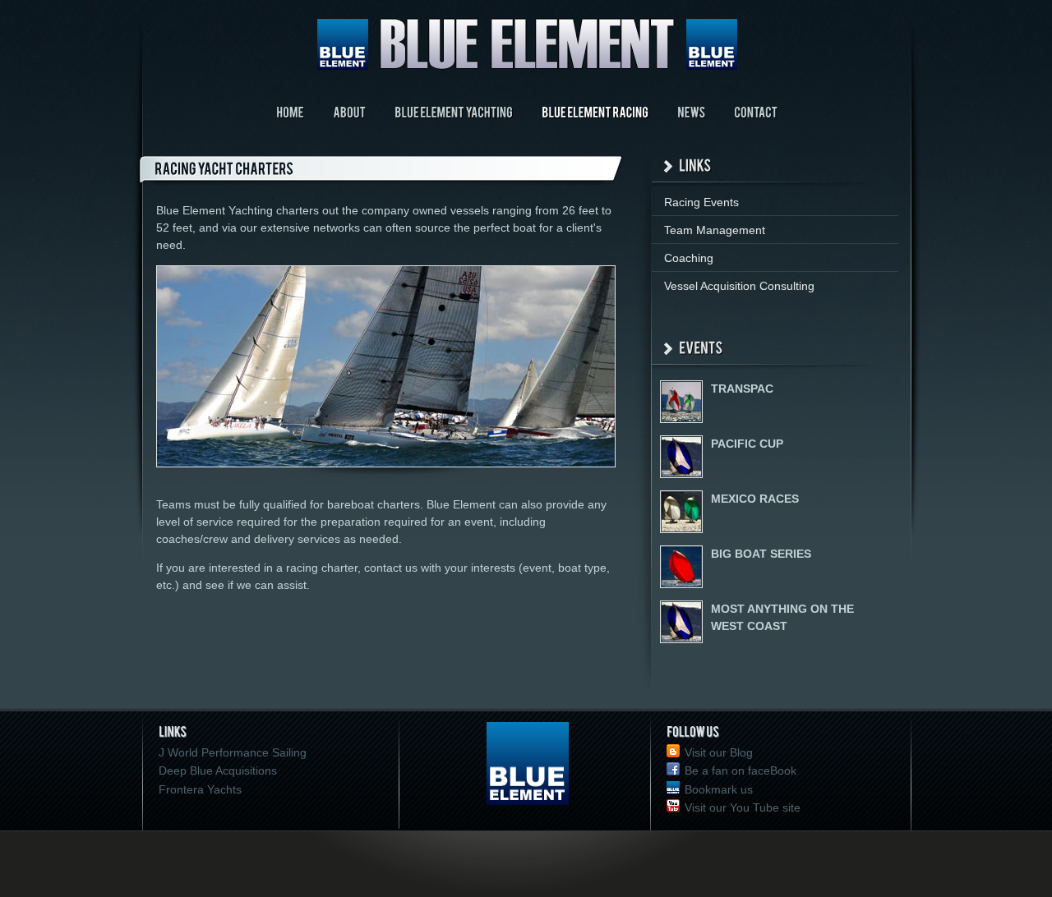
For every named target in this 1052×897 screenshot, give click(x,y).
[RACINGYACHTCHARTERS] (392, 170)
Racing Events (701, 202)
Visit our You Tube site (743, 807)
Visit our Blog (719, 752)
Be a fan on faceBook (740, 770)
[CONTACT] (755, 111)
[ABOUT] (349, 111)
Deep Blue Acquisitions (218, 770)
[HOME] (290, 111)
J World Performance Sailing (233, 752)
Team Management (714, 230)
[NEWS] (691, 111)
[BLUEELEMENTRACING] (595, 111)
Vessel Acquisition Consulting (739, 285)
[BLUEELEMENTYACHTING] (454, 111)
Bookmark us (719, 789)
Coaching (688, 257)
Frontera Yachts (200, 789)
